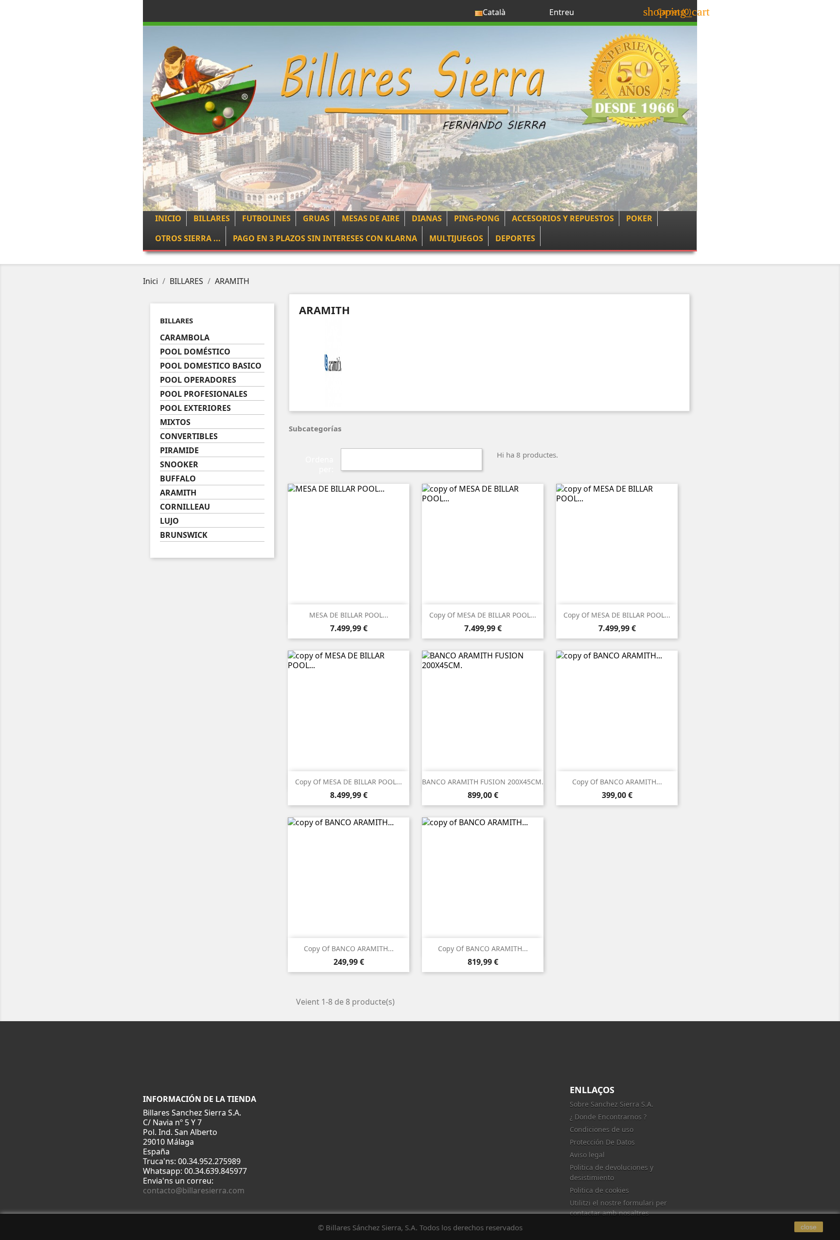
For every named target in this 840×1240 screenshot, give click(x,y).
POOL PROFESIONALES (203, 394)
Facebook (532, 1051)
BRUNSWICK (184, 535)
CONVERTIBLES (189, 436)
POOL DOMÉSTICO (195, 352)
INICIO (168, 218)
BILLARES (211, 218)
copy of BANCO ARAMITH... (617, 781)
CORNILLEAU (185, 507)
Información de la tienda (199, 1099)
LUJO (169, 521)
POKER (639, 218)
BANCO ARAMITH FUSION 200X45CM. (482, 781)
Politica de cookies (599, 1190)
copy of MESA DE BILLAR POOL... (482, 615)
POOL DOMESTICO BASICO (211, 366)
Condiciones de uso (601, 1129)
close (809, 1227)
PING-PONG (477, 218)
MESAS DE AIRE (371, 218)
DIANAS (427, 218)
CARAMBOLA (185, 338)
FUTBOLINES (266, 218)
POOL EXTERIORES (195, 408)
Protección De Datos (602, 1142)
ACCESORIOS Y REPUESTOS (563, 218)
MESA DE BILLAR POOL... (348, 615)
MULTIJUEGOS (456, 238)
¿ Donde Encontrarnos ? (608, 1116)
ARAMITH (178, 493)
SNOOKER (179, 465)
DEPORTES (515, 238)
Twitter (554, 1051)
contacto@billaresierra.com (194, 1190)
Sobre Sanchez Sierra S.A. (611, 1104)
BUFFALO (178, 479)
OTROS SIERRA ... (188, 238)
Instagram (597, 1051)
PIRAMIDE (179, 450)
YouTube (575, 1051)
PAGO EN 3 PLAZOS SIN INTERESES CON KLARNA (325, 238)
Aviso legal (587, 1154)
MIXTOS (175, 422)
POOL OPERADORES (198, 380)
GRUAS (316, 218)
